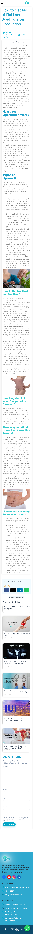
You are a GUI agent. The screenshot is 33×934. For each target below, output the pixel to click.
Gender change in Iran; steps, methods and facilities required (15, 692)
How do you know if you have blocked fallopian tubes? (15, 747)
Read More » (7, 611)
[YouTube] (9, 877)
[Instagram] (14, 877)
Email (5, 798)
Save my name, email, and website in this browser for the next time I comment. (15, 819)
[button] (6, 590)
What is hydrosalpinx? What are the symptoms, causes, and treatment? (15, 663)
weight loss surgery (17, 597)
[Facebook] (4, 877)
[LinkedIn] (19, 877)
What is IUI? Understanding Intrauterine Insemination (14, 719)
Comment (6, 766)
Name (5, 789)
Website (5, 807)
